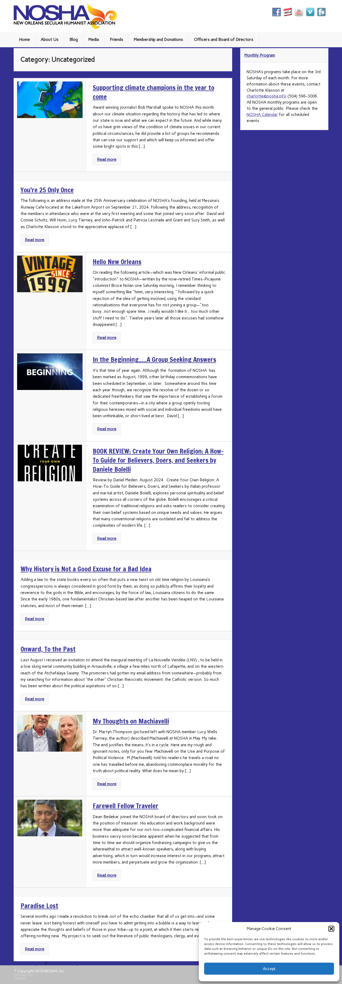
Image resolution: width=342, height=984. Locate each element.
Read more (106, 159)
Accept (269, 968)
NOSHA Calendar (262, 114)
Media (93, 39)
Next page (71, 963)
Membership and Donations (158, 39)
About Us (50, 39)
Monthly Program (259, 55)
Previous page (27, 963)
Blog (73, 39)
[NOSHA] (65, 27)
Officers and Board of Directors (223, 39)
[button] (331, 928)
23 (58, 963)
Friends (116, 39)
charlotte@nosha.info (266, 96)
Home (24, 39)
